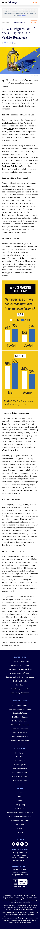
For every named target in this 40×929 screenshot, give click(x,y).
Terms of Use (20, 808)
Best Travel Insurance (20, 776)
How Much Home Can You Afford (20, 669)
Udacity (24, 258)
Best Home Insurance (20, 729)
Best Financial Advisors (20, 741)
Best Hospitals (20, 765)
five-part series (31, 80)
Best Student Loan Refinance (20, 709)
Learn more (22, 15)
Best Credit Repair (20, 713)
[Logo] (12, 2)
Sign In (34, 2)
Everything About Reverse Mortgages (20, 677)
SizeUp (10, 129)
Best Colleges (20, 761)
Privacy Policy (20, 805)
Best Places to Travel (20, 772)
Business (5, 22)
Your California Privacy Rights (20, 816)
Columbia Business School (25, 246)
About (20, 793)
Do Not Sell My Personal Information (20, 812)
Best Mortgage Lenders (20, 665)
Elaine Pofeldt (8, 42)
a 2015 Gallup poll (23, 100)
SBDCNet (8, 198)
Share (35, 22)
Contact (20, 797)
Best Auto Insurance (20, 721)
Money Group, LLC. (23, 895)
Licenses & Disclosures (20, 820)
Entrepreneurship (19, 22)
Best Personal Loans (20, 717)
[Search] (6, 2)
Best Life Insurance (20, 733)
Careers (20, 832)
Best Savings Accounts (20, 689)
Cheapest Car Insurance (20, 725)
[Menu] (3, 2)
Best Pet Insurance (20, 780)
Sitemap (20, 828)
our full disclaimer (27, 914)
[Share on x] (17, 844)
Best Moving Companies (20, 693)
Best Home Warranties (20, 737)
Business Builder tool (12, 166)
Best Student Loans (20, 705)
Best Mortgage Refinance (20, 673)
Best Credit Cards (20, 681)
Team (20, 801)
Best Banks (20, 685)
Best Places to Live (20, 769)
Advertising (20, 824)
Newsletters (20, 753)
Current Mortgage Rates (20, 661)
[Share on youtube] (26, 844)
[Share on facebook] (13, 844)
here (29, 922)
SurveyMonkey (27, 490)
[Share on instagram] (22, 844)
